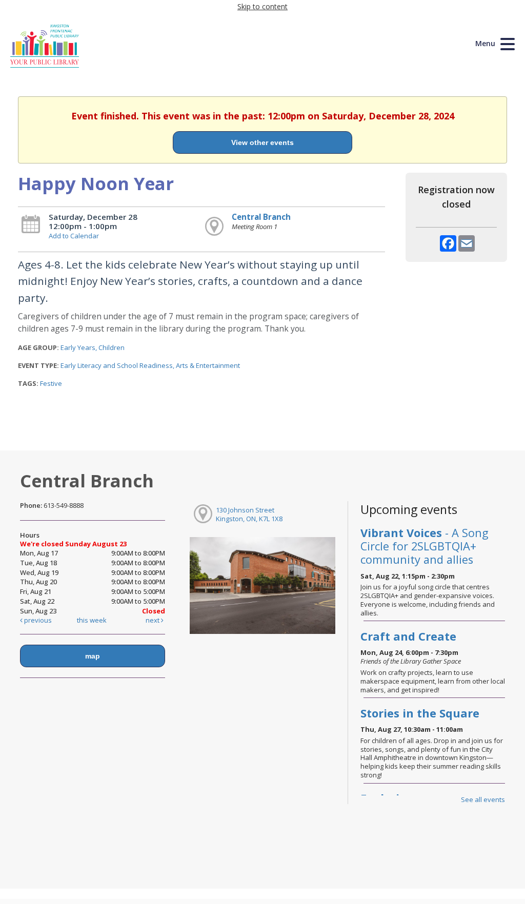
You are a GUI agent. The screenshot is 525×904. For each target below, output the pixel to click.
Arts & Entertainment (208, 365)
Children (111, 347)
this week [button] (92, 620)
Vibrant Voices (424, 546)
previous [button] (37, 620)
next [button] (153, 620)
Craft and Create (408, 636)
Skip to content (262, 6)
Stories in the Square (419, 713)
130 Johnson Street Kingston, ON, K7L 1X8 (249, 514)
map (92, 656)
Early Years (77, 347)
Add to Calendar (74, 235)
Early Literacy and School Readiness (116, 365)
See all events (483, 799)
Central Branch (261, 217)
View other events (262, 142)
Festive (51, 383)
